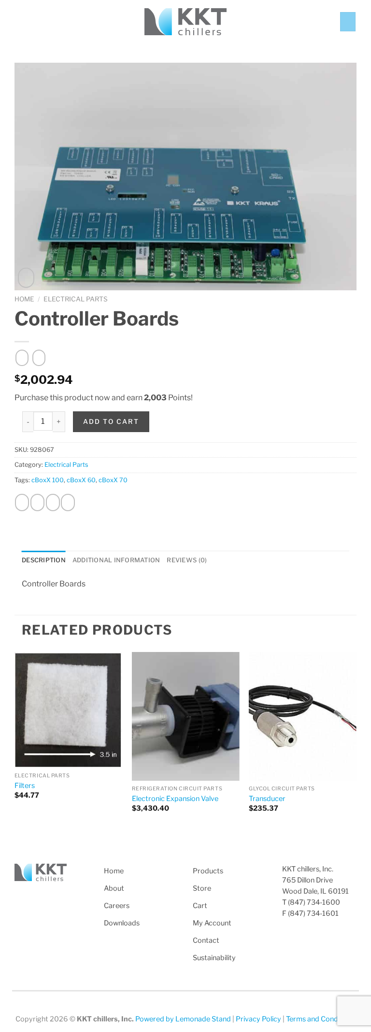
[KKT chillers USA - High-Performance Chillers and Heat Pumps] (185, 22)
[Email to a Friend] (53, 502)
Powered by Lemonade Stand (183, 1019)
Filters (24, 785)
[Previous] (15, 742)
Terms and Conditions (321, 1019)
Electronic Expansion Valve (175, 798)
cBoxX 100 (47, 480)
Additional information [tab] (116, 560)
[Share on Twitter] (37, 502)
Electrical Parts (75, 299)
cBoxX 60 (81, 480)
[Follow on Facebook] (20, 895)
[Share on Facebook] (22, 502)
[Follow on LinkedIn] (44, 895)
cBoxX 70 (113, 480)
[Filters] (68, 710)
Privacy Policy (258, 1019)
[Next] (356, 742)
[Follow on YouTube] (55, 895)
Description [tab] (44, 560)
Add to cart (111, 421)
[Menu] (20, 21)
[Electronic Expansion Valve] (186, 716)
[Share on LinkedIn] (68, 502)
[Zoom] (26, 278)
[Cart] (348, 21)
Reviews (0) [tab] (187, 560)
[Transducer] (303, 716)
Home (24, 299)
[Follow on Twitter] (32, 895)
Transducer (267, 798)
